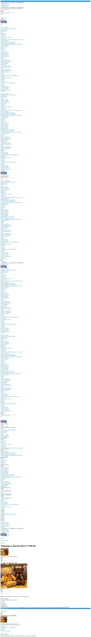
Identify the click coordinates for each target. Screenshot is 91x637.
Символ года (4, 38)
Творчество (3, 64)
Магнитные (3, 49)
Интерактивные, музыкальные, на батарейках (11, 44)
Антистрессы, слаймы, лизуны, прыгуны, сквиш (12, 39)
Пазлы (2, 58)
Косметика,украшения (6, 67)
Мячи (2, 32)
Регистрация (4, 18)
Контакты (3, 170)
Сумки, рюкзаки (4, 63)
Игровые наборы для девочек (8, 41)
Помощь (2, 163)
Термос (2, 50)
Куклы (2, 68)
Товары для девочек (5, 65)
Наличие (3, 601)
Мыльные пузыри (5, 100)
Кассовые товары (5, 45)
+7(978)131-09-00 (5, 531)
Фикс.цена (3, 76)
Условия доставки (5, 87)
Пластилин (3, 108)
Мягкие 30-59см (4, 127)
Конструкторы (4, 46)
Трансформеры (4, 152)
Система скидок (4, 88)
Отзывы (2, 602)
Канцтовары (3, 33)
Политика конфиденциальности (8, 82)
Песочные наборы (5, 59)
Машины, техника (5, 71)
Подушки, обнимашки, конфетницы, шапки (11, 132)
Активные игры (4, 29)
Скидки (2, 159)
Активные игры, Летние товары (8, 28)
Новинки (3, 57)
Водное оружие (4, 99)
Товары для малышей (6, 69)
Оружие (2, 73)
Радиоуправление (5, 62)
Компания (3, 160)
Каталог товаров (4, 93)
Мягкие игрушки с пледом (7, 130)
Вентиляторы (4, 31)
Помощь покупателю (6, 90)
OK (1, 613)
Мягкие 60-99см (4, 128)
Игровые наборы (5, 40)
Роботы (2, 74)
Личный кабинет (5, 529)
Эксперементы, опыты (6, 77)
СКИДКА (3, 611)
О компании (3, 626)
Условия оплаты (4, 86)
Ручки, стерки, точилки (6, 37)
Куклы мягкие (4, 52)
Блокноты (3, 34)
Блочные (3, 47)
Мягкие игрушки (5, 51)
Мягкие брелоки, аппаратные (8, 129)
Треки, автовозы (4, 153)
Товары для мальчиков (6, 70)
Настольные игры (5, 56)
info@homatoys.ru (5, 3)
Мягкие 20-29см (4, 55)
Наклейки (3, 35)
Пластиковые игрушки (6, 61)
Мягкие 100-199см (5, 53)
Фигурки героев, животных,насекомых (10, 75)
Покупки (3, 85)
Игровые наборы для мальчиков (8, 43)
